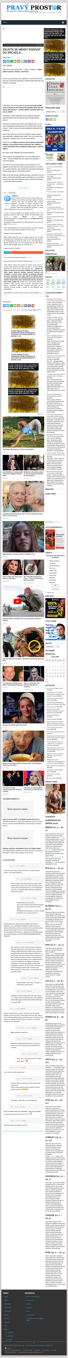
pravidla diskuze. (37, 261)
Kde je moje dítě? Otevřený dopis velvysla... (22, 819)
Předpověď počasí (59, 289)
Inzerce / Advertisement (33, 1296)
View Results (55, 589)
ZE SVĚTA (11, 1332)
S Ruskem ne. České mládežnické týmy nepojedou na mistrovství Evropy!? (56, 761)
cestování (57, 923)
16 (21, 45)
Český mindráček (51, 719)
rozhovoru (51, 923)
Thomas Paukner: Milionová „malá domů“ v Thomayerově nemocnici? (55, 743)
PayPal (6, 216)
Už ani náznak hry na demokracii (56, 765)
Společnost (32, 45)
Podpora (7, 1322)
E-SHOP (10, 1340)
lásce (62, 885)
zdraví (53, 862)
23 (63, 673)
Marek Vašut (53, 570)
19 (52, 673)
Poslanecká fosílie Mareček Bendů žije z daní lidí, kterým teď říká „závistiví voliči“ (56, 235)
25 (49, 676)
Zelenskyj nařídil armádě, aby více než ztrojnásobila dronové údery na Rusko (55, 436)
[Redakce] (7, 201)
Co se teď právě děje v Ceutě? (55, 688)
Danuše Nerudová (55, 565)
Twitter (54, 119)
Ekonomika (8, 1311)
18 (49, 673)
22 (61, 673)
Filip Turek (52, 568)
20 (55, 673)
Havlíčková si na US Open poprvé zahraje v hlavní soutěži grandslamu (56, 357)
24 (47, 676)
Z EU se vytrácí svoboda (53, 774)
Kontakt (28, 1304)
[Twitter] (8, 206)
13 (55, 670)
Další (6, 1329)
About (5, 193)
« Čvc (46, 682)
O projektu (29, 1307)
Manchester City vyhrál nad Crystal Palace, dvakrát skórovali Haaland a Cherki (56, 300)
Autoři (28, 1311)
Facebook (47, 119)
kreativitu (61, 837)
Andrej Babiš (53, 573)
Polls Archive (50, 592)
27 (55, 676)
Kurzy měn (57, 522)
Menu (5, 22)
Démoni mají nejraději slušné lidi (55, 732)
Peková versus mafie (53, 243)
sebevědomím (57, 857)
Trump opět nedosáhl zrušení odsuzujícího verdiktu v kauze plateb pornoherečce (55, 416)
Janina (18, 1078)
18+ (6, 1325)
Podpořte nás (30, 1300)
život (52, 995)
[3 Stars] (15, 310)
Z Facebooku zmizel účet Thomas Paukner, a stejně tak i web (55, 208)
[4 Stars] (17, 310)
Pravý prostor (19, 1345)
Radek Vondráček (54, 561)
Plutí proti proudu (51, 706)
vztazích (49, 850)
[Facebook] (6, 206)
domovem (61, 968)
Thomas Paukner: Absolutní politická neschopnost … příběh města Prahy (55, 226)
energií (50, 857)
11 (49, 670)
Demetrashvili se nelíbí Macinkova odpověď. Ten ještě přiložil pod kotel (55, 710)
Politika (7, 1300)
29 (61, 676)
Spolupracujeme (30, 1315)
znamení (52, 953)
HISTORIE (10, 1336)
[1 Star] (11, 310)
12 (52, 670)
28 (58, 676)
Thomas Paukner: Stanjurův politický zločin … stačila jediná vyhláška (55, 184)
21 (58, 673)
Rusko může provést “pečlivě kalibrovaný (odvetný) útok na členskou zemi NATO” (55, 723)
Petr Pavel (52, 563)
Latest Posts (12, 193)
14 (58, 670)
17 (47, 673)
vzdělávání (53, 1156)
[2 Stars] (13, 310)
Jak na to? (29, 257)
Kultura (7, 1318)
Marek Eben (53, 580)
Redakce (15, 45)
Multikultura (8, 1307)
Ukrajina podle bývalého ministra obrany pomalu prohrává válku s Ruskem (56, 737)
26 (52, 676)
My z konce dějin (51, 778)
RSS (50, 119)
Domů (6, 1296)
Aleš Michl (52, 577)
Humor (6, 1315)
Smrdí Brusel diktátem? (53, 715)
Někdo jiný (52, 582)
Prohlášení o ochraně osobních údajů (30, 1352)
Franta (11, 919)
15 (61, 670)
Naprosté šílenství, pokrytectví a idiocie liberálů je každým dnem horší (55, 749)
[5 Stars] (19, 310)
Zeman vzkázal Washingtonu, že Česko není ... (22, 848)
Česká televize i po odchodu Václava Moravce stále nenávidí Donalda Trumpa (55, 694)
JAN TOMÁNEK (23, 188)
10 (47, 670)
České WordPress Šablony (43, 1345)
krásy (52, 1067)
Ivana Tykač (53, 575)
